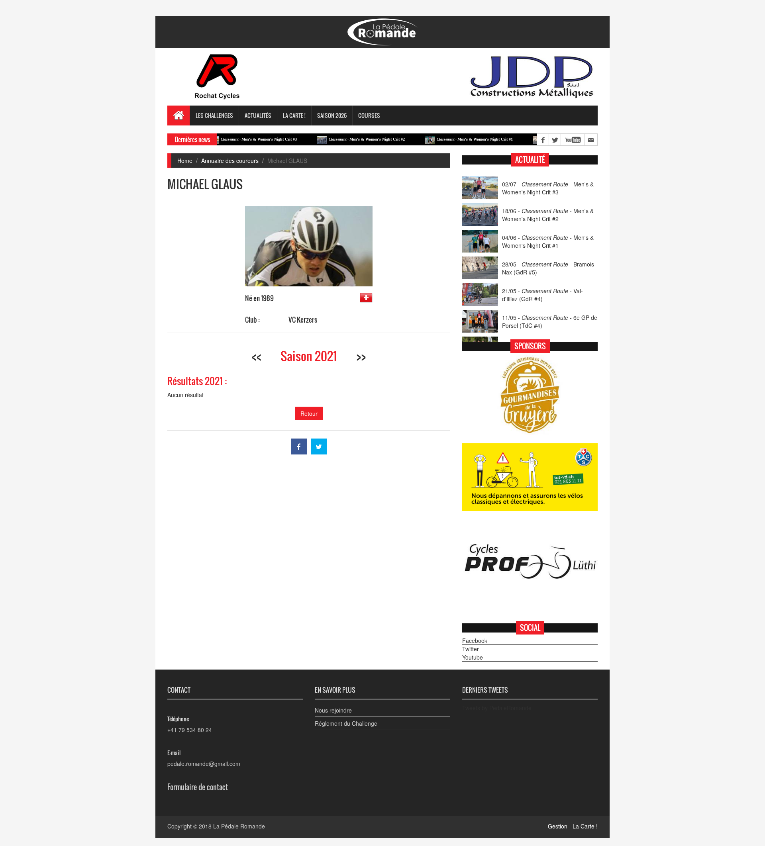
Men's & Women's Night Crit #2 (345, 139)
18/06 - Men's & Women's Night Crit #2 (548, 215)
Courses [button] (369, 115)
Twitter (470, 649)
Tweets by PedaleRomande (497, 708)
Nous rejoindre (333, 710)
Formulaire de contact (197, 787)
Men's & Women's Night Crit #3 (237, 139)
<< (256, 356)
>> (361, 356)
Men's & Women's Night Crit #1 (453, 139)
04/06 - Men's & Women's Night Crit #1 (548, 241)
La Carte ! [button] (294, 115)
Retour (309, 413)
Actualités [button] (258, 115)
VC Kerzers (302, 320)
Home (184, 160)
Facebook (474, 640)
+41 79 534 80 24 (189, 730)
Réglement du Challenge (346, 723)
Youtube (472, 657)
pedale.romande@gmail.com (203, 764)
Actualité (530, 160)
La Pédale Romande (239, 826)
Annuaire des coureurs (230, 160)
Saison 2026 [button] (332, 115)
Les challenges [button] (214, 115)
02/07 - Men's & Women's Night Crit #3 (548, 188)
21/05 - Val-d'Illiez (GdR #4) (542, 295)
